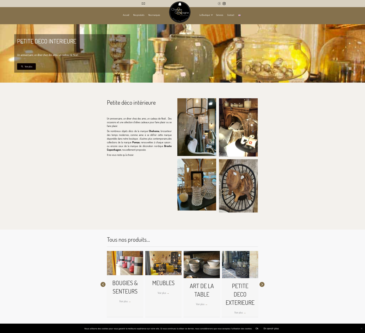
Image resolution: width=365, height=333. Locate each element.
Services (219, 15)
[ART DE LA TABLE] (202, 264)
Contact (230, 15)
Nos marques (154, 15)
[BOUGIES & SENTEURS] (125, 262)
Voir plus (125, 301)
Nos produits (138, 15)
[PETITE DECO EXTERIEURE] (240, 264)
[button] (212, 15)
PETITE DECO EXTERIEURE (240, 294)
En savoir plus (271, 328)
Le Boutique (204, 15)
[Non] (361, 328)
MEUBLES (163, 283)
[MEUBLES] (163, 262)
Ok (257, 328)
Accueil (126, 15)
